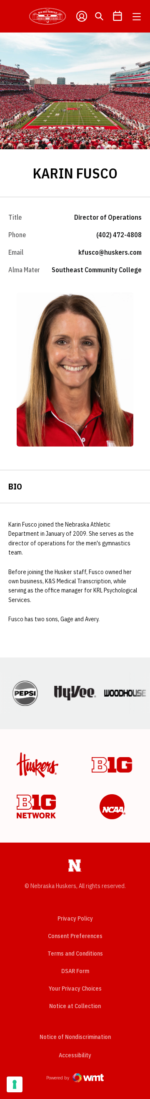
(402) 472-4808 (119, 235)
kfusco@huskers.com (110, 252)
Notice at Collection (75, 1006)
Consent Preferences (75, 936)
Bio (15, 486)
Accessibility (75, 1055)
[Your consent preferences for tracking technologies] (14, 1084)
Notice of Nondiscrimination (75, 1037)
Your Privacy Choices (75, 988)
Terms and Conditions (75, 953)
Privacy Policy (75, 918)
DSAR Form (75, 971)
